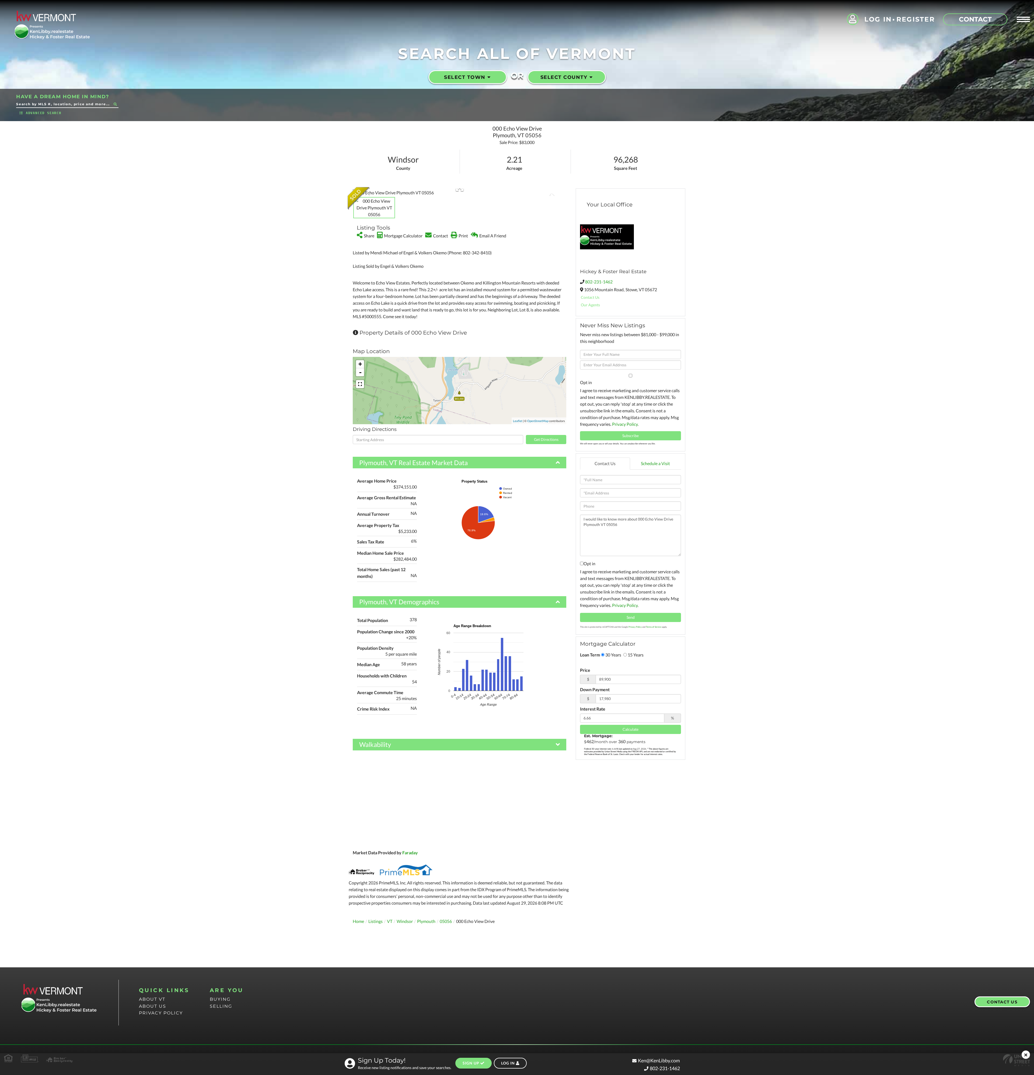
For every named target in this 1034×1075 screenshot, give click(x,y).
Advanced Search (43, 113)
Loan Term (590, 654)
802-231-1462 (599, 281)
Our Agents (590, 305)
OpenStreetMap (538, 421)
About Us (152, 1006)
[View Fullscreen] (360, 384)
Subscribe (630, 435)
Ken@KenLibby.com (659, 1060)
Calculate (630, 729)
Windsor (405, 921)
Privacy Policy (625, 424)
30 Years (613, 654)
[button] (115, 104)
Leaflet (517, 421)
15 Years (635, 654)
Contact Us (590, 297)
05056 (446, 921)
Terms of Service (653, 627)
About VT (152, 999)
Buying (220, 999)
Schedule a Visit (655, 463)
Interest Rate (592, 708)
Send (631, 617)
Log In (878, 19)
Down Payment (595, 689)
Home (358, 921)
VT (389, 921)
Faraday (410, 852)
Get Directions (546, 439)
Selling (221, 1006)
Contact (975, 19)
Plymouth (426, 921)
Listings (375, 921)
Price (585, 670)
